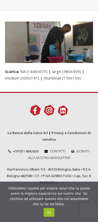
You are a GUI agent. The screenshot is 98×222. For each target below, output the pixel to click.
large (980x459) (66, 71)
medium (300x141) (22, 78)
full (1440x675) (34, 71)
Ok (49, 212)
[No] (91, 201)
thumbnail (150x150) (62, 78)
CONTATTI (57, 151)
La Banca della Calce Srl (28, 132)
